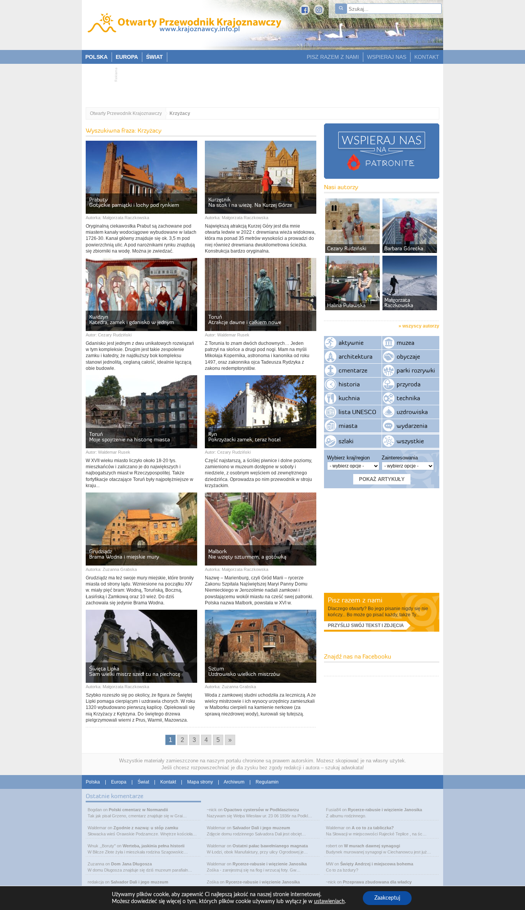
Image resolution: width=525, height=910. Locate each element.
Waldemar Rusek (233, 335)
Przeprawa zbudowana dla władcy (377, 882)
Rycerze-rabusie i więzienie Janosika (270, 864)
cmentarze (353, 370)
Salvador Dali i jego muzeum (139, 882)
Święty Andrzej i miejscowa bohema (376, 864)
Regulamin (267, 782)
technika (408, 398)
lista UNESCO (357, 412)
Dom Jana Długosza (131, 864)
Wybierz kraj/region (348, 458)
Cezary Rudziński (114, 335)
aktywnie (351, 342)
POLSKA (96, 57)
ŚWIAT (154, 57)
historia (349, 384)
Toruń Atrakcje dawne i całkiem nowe (244, 319)
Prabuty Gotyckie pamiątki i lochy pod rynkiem (134, 202)
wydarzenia (412, 425)
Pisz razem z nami (355, 600)
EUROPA (127, 57)
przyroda (408, 384)
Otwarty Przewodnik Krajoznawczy (126, 113)
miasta (348, 425)
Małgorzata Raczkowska (126, 217)
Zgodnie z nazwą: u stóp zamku (145, 827)
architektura (355, 356)
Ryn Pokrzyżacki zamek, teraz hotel (245, 437)
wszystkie (410, 441)
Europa (118, 782)
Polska (93, 782)
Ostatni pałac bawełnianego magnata (270, 845)
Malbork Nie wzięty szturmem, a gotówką (247, 554)
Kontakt (168, 782)
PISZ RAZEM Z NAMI (333, 57)
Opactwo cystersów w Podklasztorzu (261, 809)
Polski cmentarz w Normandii (138, 809)
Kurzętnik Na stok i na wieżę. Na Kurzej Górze (250, 202)
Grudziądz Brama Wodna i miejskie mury (124, 554)
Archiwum (234, 782)
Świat (143, 782)
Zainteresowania (400, 458)
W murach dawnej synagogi (372, 845)
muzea (405, 342)
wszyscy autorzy (420, 326)
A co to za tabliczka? (373, 827)
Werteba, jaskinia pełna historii (153, 845)
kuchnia (349, 398)
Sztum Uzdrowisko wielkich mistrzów (244, 671)
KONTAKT (426, 57)
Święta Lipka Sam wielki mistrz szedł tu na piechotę (134, 671)
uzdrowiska (412, 412)
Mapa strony (200, 782)
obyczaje (408, 356)
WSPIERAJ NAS (386, 57)
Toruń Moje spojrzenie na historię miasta (129, 437)
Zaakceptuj (387, 898)
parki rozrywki (416, 370)
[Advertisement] (259, 83)
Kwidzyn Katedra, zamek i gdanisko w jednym (131, 319)
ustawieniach (329, 901)
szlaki (346, 441)
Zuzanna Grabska (120, 569)
